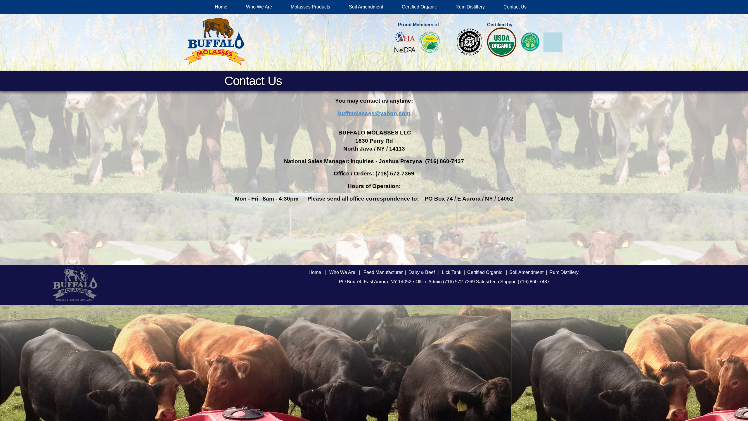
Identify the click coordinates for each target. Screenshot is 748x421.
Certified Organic (419, 6)
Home (221, 6)
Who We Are (259, 6)
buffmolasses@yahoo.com (374, 113)
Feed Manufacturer (383, 272)
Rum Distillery (470, 6)
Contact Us (515, 6)
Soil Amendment (366, 6)
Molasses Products (310, 6)
